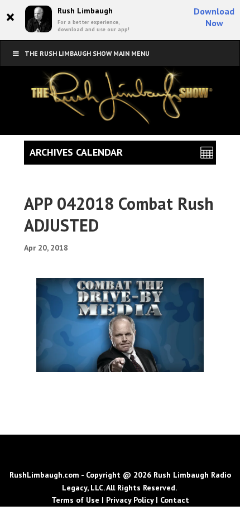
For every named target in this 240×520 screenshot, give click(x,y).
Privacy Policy (129, 500)
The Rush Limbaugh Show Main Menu (87, 53)
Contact (174, 500)
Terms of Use (75, 500)
